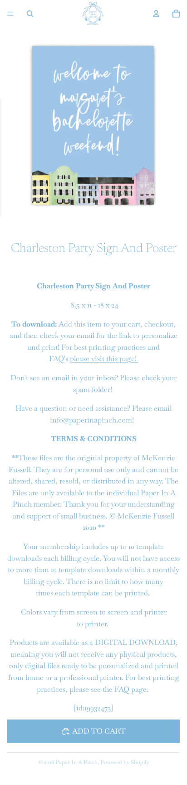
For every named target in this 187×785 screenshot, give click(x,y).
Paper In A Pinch (76, 762)
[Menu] (10, 13)
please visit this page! (104, 358)
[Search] (30, 14)
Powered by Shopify (124, 762)
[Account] (156, 14)
